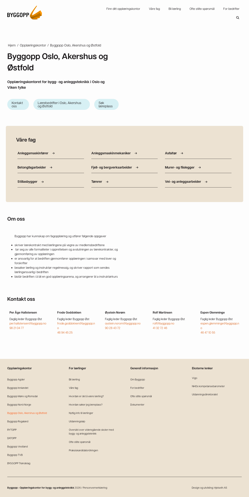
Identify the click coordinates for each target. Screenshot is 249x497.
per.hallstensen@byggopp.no (27, 323)
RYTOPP (12, 429)
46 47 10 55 (208, 332)
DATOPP (11, 438)
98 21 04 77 (16, 328)
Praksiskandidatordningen (83, 450)
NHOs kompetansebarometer (208, 386)
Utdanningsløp (77, 421)
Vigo (194, 377)
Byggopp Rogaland (17, 421)
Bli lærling (74, 379)
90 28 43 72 (112, 328)
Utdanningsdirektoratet (205, 394)
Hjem (12, 45)
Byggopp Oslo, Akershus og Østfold (27, 412)
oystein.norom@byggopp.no (123, 323)
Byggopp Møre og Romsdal (22, 396)
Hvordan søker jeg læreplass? (85, 404)
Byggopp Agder (16, 379)
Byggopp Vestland (17, 446)
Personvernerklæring (95, 487)
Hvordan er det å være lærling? (86, 396)
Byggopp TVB (15, 454)
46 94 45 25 (65, 332)
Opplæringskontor (33, 45)
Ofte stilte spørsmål (79, 441)
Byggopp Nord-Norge (19, 404)
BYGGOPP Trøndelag (18, 463)
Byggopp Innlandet (17, 387)
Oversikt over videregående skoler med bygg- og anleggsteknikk (91, 431)
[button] (238, 17)
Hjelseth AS (220, 487)
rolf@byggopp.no (163, 323)
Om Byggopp (137, 379)
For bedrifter (137, 387)
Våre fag (73, 387)
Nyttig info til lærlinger (81, 412)
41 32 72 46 (160, 328)
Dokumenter (137, 404)
